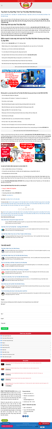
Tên (2, 313)
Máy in (3, 342)
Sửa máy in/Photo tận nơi (7, 338)
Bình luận (3, 304)
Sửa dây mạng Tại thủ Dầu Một (16, 203)
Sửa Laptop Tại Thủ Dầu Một (30, 203)
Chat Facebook (5, 423)
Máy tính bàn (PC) (6, 347)
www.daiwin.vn (9, 195)
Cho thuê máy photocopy (7, 340)
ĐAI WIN (34, 425)
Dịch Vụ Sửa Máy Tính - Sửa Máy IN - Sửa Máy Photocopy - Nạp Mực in (17, 14)
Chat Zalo (4, 420)
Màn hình (4, 349)
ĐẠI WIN (25, 425)
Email (2, 318)
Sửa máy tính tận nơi (6, 335)
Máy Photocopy (5, 345)
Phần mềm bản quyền (6, 356)
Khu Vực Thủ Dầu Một (38, 14)
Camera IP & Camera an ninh (8, 354)
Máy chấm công (5, 352)
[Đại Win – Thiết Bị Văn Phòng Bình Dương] (26, 5)
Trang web (3, 323)
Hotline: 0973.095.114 (7, 426)
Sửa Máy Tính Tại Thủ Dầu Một (13, 199)
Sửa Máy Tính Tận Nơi (8, 205)
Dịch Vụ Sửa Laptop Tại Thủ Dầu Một (17, 202)
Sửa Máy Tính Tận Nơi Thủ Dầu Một (22, 205)
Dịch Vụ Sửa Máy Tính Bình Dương (33, 202)
